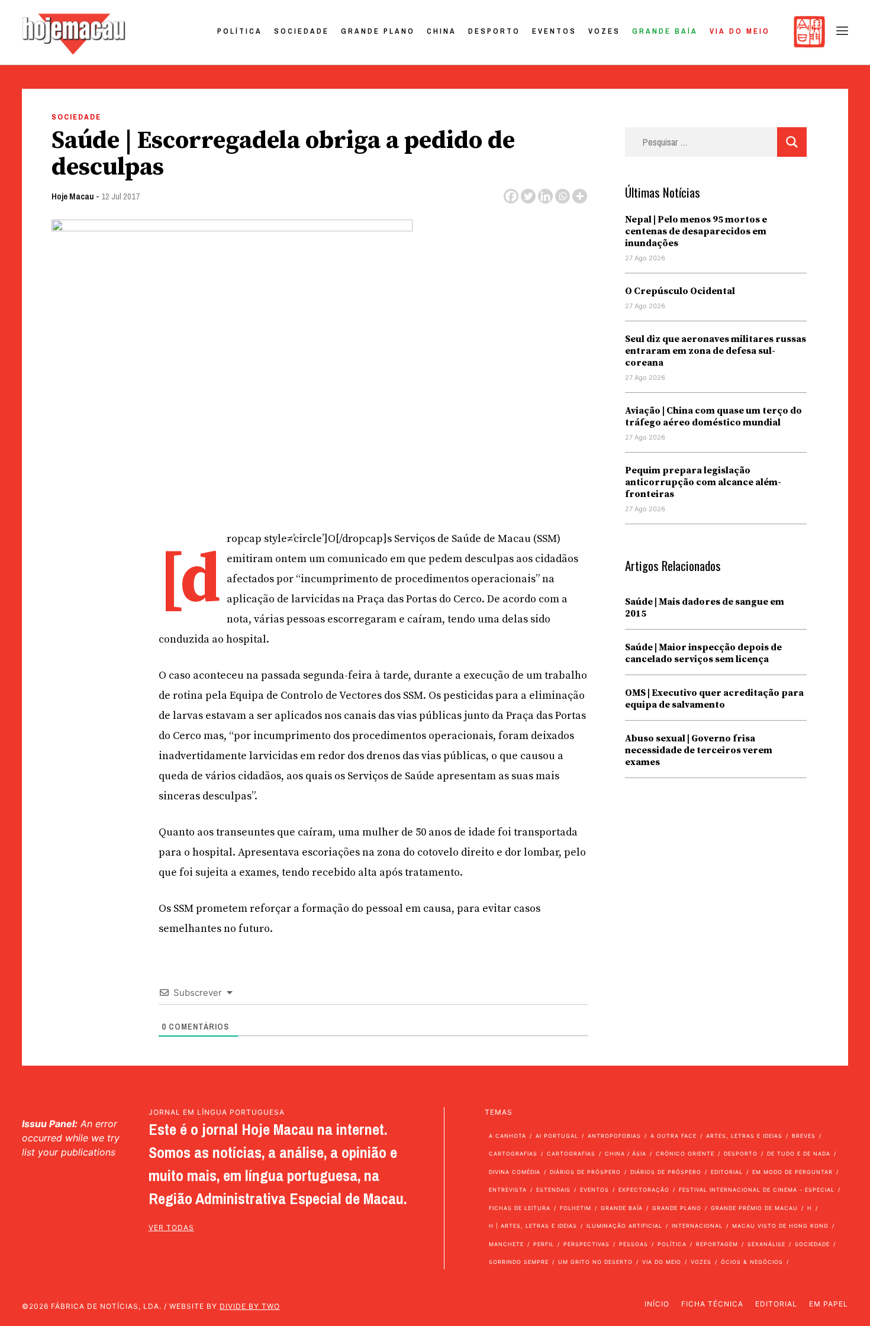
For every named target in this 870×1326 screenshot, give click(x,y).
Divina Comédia (514, 1172)
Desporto (494, 31)
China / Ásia (625, 1153)
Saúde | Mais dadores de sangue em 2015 (704, 608)
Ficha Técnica (712, 1303)
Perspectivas (586, 1244)
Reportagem (717, 1244)
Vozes (604, 31)
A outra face (673, 1136)
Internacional (697, 1225)
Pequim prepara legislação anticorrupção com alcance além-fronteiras (703, 482)
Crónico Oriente (685, 1153)
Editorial (727, 1172)
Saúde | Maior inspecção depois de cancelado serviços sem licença (703, 653)
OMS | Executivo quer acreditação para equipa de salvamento (714, 699)
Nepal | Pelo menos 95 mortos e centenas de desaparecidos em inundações (696, 231)
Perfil (543, 1244)
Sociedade (301, 31)
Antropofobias (614, 1136)
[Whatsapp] (562, 196)
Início (657, 1303)
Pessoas (633, 1244)
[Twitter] (528, 196)
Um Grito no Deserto (595, 1262)
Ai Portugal (557, 1136)
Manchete (506, 1244)
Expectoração (643, 1189)
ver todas (171, 1227)
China (441, 31)
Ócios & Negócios (752, 1262)
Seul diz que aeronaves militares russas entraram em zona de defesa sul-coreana (715, 351)
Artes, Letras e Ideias (744, 1136)
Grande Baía (665, 31)
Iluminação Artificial (624, 1225)
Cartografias (513, 1153)
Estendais (553, 1189)
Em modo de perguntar (792, 1172)
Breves (804, 1136)
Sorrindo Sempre (519, 1262)
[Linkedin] (545, 196)
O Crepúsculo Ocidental (680, 291)
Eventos (554, 31)
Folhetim (575, 1208)
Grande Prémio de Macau (754, 1208)
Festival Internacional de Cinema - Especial (756, 1189)
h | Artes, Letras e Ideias (533, 1225)
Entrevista (508, 1189)
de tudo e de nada (798, 1153)
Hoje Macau (72, 196)
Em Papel (828, 1303)
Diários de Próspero (585, 1172)
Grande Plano (378, 31)
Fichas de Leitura (519, 1208)
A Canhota (507, 1136)
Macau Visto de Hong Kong (780, 1225)
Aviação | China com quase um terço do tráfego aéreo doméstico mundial (713, 416)
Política (239, 31)
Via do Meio (740, 31)
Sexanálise (766, 1244)
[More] (579, 196)
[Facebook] (511, 196)
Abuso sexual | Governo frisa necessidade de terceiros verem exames (698, 750)
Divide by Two (250, 1306)
